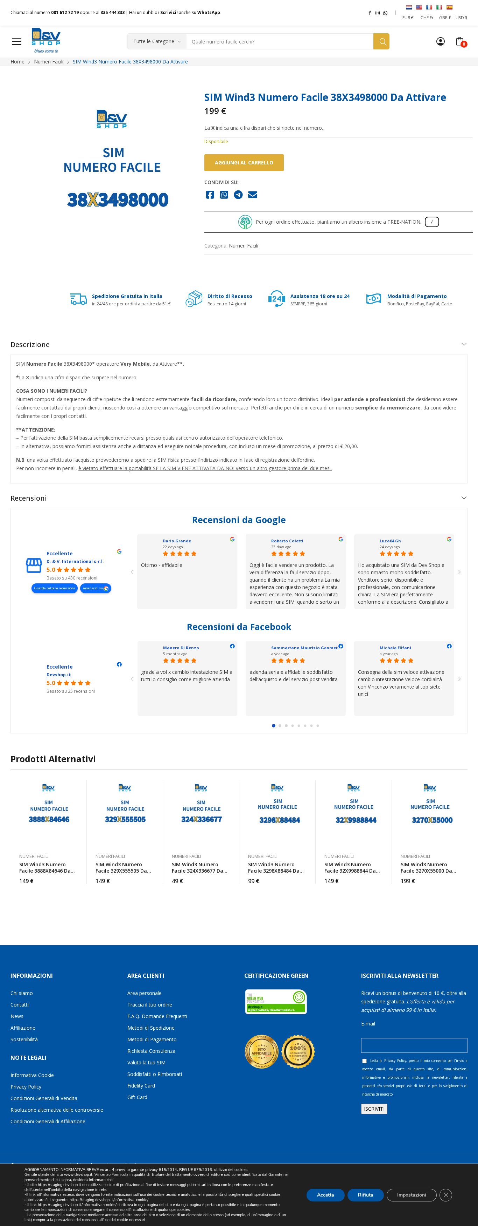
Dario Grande (177, 540)
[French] (429, 7)
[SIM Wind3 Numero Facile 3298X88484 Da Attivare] (277, 813)
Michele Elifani (395, 647)
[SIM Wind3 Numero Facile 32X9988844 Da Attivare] (354, 813)
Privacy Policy (25, 1086)
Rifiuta (365, 1194)
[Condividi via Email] (253, 195)
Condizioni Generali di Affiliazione (47, 1121)
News (16, 1016)
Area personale (144, 993)
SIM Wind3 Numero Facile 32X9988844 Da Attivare (350, 870)
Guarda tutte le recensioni (54, 588)
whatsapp (385, 12)
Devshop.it (59, 675)
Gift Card (137, 1097)
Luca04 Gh (390, 540)
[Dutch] (409, 7)
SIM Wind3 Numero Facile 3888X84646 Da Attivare (45, 870)
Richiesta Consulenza (151, 1051)
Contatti (19, 1004)
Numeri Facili (243, 245)
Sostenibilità (24, 1039)
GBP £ (445, 18)
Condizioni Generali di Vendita (43, 1098)
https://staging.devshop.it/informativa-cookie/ (109, 1200)
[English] (419, 7)
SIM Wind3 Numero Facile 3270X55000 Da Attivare (426, 870)
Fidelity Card (141, 1085)
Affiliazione (22, 1027)
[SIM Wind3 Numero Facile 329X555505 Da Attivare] (125, 813)
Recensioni (28, 498)
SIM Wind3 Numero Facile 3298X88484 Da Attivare (274, 870)
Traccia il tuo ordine (149, 1004)
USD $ (462, 18)
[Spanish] (449, 7)
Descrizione (30, 344)
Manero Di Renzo (181, 647)
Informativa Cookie (32, 1075)
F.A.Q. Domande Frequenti (157, 1016)
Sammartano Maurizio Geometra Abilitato (316, 647)
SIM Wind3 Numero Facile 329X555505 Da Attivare (121, 870)
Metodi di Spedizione (151, 1027)
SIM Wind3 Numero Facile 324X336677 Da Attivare (197, 870)
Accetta (325, 1194)
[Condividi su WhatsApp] (224, 195)
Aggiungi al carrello (244, 162)
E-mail (368, 1023)
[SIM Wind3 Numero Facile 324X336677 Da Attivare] (201, 813)
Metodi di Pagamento (152, 1039)
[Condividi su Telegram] (238, 195)
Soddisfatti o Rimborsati (154, 1074)
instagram (377, 12)
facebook (370, 12)
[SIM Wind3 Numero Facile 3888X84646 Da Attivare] (49, 813)
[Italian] (439, 7)
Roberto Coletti (287, 540)
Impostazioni (411, 1194)
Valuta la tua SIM (146, 1062)
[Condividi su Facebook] (210, 195)
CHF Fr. (428, 18)
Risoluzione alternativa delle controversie (56, 1109)
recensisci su (93, 588)
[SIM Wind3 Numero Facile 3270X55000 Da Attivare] (430, 813)
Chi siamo (21, 993)
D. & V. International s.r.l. (75, 561)
